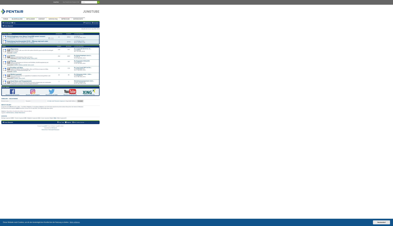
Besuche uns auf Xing (89, 94)
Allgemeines (14, 49)
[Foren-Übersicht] (14, 11)
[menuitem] (13, 23)
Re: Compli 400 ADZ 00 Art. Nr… (82, 48)
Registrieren (13, 98)
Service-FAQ (53, 19)
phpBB (45, 126)
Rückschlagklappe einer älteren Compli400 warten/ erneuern (26, 36)
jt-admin (15, 52)
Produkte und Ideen (16, 67)
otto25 (77, 50)
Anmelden (4, 98)
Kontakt (41, 19)
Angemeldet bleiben (71, 101)
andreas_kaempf (26, 58)
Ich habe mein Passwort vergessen (56, 101)
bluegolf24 (78, 75)
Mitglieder (30, 19)
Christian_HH (12, 42)
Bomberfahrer (79, 68)
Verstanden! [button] (381, 222)
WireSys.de (54, 127)
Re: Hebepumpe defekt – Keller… (83, 74)
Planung (13, 61)
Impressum (65, 19)
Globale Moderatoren (20, 112)
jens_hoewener (80, 82)
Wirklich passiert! (15, 74)
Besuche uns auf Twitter (52, 94)
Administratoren (10, 112)
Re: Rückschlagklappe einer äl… (82, 55)
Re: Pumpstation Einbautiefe (82, 61)
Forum (5, 19)
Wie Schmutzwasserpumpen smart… (84, 81)
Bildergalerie (17, 19)
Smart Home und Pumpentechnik (21, 81)
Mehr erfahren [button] (75, 222)
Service (32, 37)
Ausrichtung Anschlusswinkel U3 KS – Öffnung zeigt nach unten (27, 41)
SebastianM (12, 37)
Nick (77, 36)
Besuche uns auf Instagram (33, 94)
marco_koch (34, 58)
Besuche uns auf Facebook (12, 94)
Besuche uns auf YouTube (70, 94)
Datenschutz (78, 19)
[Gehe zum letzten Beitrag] (79, 36)
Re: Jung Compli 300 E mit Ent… (83, 67)
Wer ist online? (6, 104)
